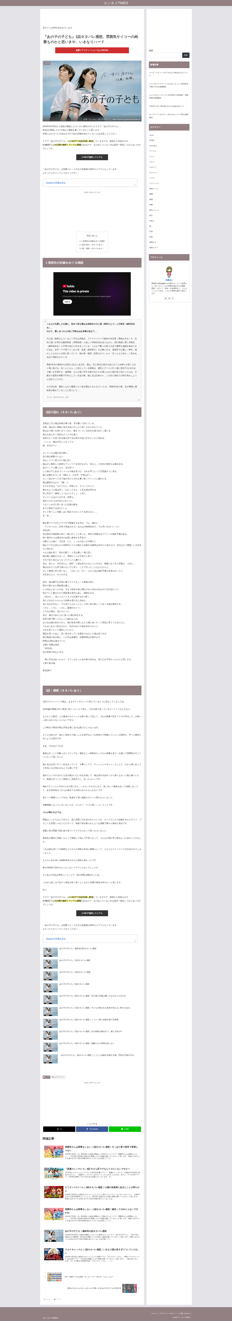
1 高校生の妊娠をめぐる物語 (93, 241)
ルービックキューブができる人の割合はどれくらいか (168, 74)
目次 (89, 236)
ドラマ (47, 1077)
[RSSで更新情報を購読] (172, 298)
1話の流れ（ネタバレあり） (92, 245)
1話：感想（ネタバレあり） (92, 248)
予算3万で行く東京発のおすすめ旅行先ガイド (166, 106)
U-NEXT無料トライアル (92, 157)
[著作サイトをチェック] (165, 298)
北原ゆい (169, 280)
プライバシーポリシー (168, 1313)
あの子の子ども (59, 1077)
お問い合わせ (184, 1313)
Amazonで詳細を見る (56, 183)
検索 (151, 50)
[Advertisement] (92, 16)
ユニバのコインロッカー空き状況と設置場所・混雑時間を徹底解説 (168, 96)
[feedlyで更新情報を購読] (169, 298)
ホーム (154, 1313)
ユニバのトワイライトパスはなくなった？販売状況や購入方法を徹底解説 (168, 85)
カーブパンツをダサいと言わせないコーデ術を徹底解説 (168, 116)
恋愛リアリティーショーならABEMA (92, 50)
